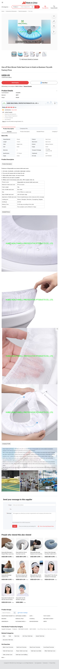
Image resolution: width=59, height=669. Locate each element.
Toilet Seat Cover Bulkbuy (22, 654)
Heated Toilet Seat (40, 636)
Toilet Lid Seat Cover (7, 654)
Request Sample (28, 86)
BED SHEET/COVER (48, 618)
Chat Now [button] (44, 82)
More (3, 657)
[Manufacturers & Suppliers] (29, 2)
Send (15, 526)
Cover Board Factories (48, 647)
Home (3, 11)
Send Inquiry (15, 82)
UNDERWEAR (5, 621)
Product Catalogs (23, 612)
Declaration (45, 663)
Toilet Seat (30, 11)
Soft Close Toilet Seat (27, 636)
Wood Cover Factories (35, 647)
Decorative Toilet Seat (8, 639)
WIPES (45, 621)
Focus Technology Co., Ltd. (19, 663)
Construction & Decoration (11, 11)
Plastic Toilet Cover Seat (22, 651)
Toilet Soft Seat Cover (8, 651)
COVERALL (32, 618)
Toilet (9, 636)
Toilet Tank (16, 636)
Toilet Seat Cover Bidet (36, 651)
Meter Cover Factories (8, 647)
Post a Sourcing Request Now (46, 526)
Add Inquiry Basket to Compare (29, 59)
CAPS (31, 616)
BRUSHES (4, 618)
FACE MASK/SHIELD (20, 621)
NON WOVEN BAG (34, 621)
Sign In (4, 121)
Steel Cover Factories (21, 647)
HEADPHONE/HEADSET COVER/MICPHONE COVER (9, 616)
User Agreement (38, 663)
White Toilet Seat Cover (50, 651)
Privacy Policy (52, 663)
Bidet (4, 636)
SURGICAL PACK (20, 618)
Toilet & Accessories (22, 11)
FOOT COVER (46, 616)
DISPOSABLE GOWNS (21, 616)
